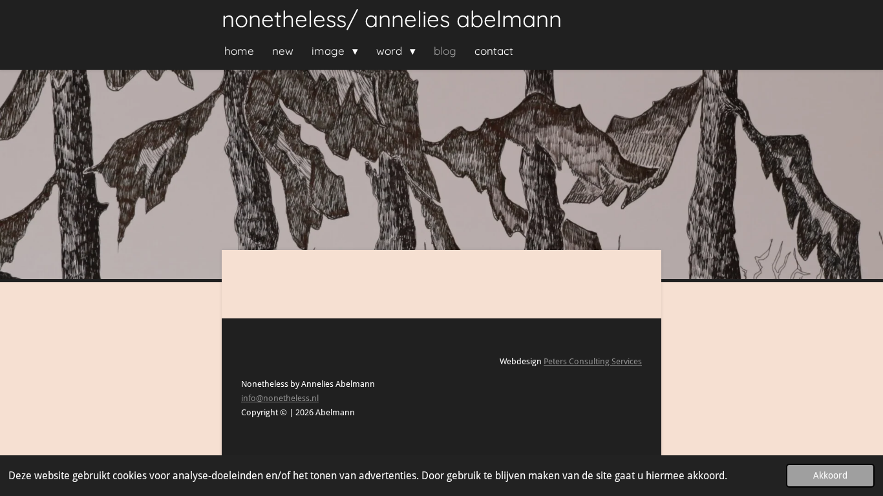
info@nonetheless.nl (280, 398)
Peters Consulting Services (593, 361)
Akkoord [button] (830, 475)
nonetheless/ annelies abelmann (392, 19)
